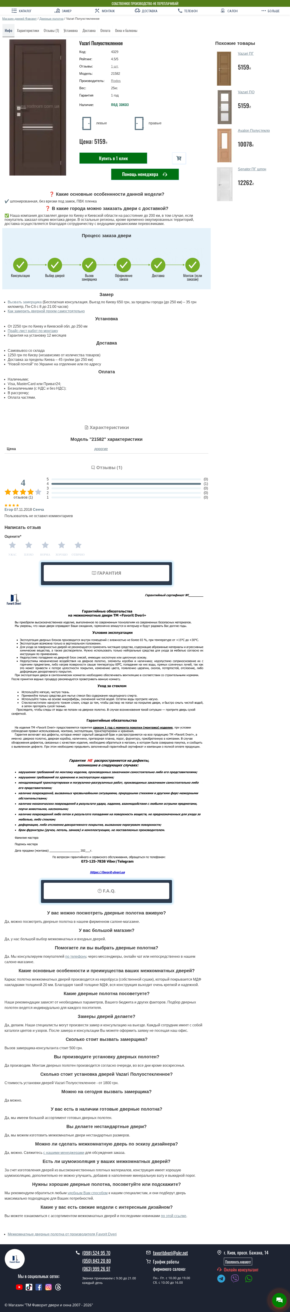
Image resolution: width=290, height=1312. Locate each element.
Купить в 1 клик (113, 158)
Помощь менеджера (140, 174)
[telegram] (223, 1279)
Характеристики (28, 30)
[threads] (58, 1289)
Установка (71, 30)
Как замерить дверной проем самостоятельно (46, 311)
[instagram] (49, 1289)
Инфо (8, 30)
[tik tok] (29, 1289)
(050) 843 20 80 (96, 1260)
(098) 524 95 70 (96, 1252)
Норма (45, 554)
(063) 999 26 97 (96, 1268)
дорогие (101, 449)
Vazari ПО (246, 92)
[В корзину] (179, 158)
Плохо (29, 554)
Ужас (12, 554)
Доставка (89, 30)
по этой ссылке (173, 1216)
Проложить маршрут (238, 1261)
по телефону (75, 956)
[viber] (237, 1279)
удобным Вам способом (88, 1193)
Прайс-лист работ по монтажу (33, 331)
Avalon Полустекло (254, 131)
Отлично (78, 554)
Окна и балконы (126, 30)
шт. (114, 66)
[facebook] (38, 1289)
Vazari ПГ (246, 53)
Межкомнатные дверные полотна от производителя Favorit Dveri (62, 1234)
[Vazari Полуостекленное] (39, 107)
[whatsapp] (251, 1279)
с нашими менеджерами (63, 1153)
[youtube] (19, 1289)
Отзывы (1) (51, 30)
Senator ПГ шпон (252, 169)
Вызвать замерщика (25, 302)
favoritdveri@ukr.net (170, 1252)
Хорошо (62, 554)
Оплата (105, 30)
